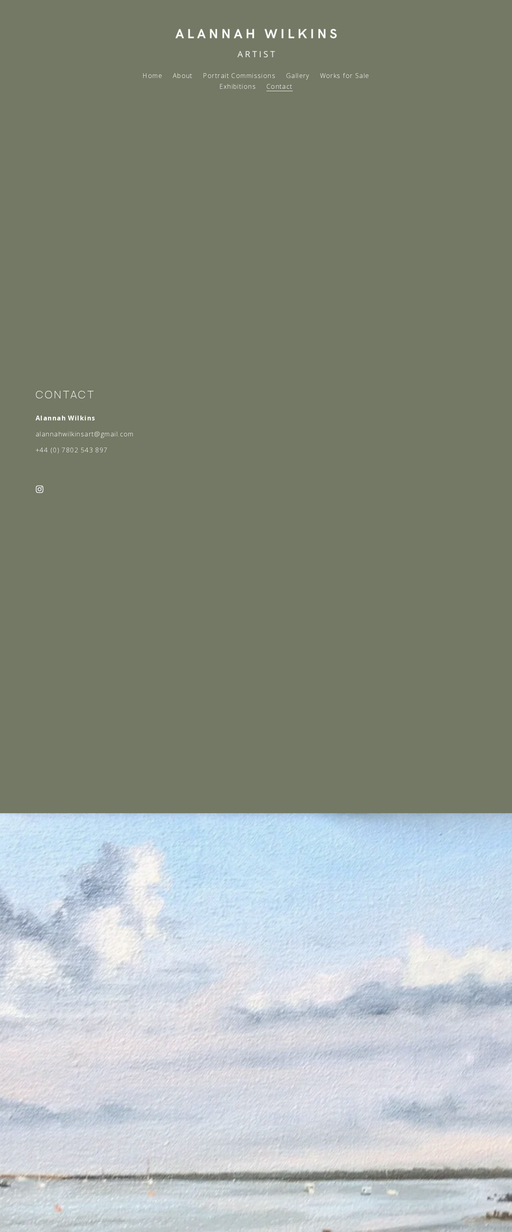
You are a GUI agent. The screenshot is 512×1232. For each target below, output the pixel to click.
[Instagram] (40, 489)
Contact (279, 86)
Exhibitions (237, 86)
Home (152, 75)
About (183, 75)
